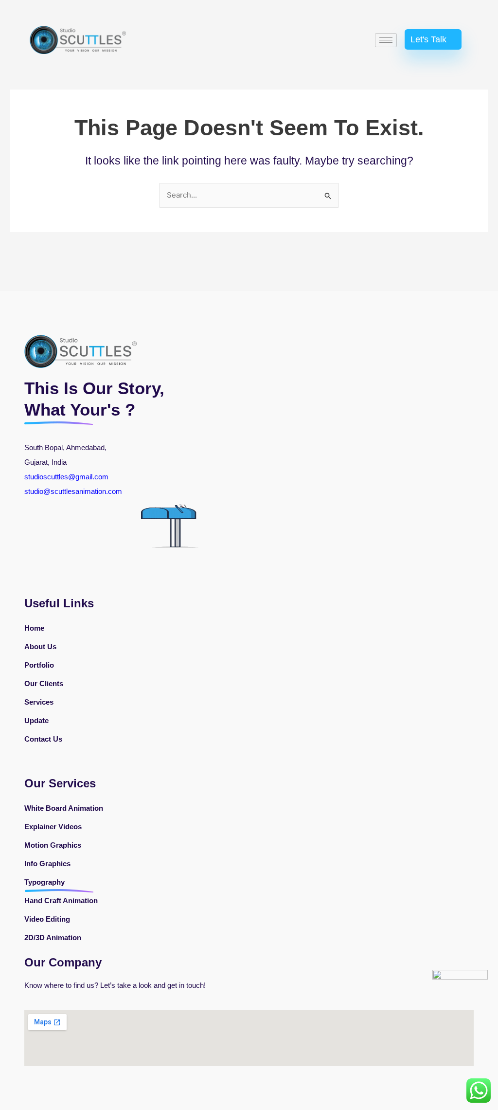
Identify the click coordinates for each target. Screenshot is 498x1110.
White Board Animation (63, 808)
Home (34, 628)
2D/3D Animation (52, 937)
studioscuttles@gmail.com (66, 477)
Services (38, 702)
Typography (44, 882)
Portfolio (39, 665)
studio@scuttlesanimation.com (74, 491)
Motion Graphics (52, 845)
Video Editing (47, 919)
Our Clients (43, 683)
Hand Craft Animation (61, 900)
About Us (40, 646)
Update (36, 720)
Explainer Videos (53, 826)
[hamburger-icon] (386, 40)
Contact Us (43, 739)
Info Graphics (47, 863)
